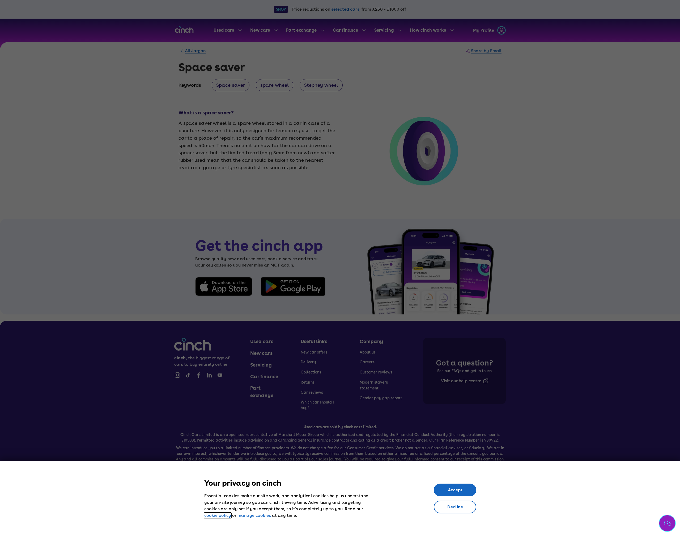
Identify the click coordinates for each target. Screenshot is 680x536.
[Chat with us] (667, 523)
